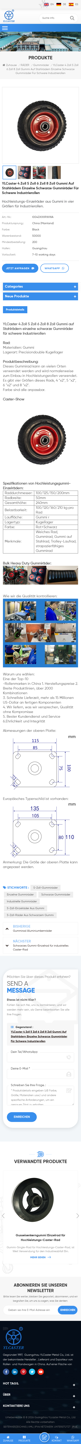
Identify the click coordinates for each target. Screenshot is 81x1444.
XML (30, 1427)
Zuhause (11, 65)
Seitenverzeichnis (15, 1427)
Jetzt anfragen (17, 268)
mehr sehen (38, 1257)
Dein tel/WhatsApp (24, 1052)
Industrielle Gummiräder (22, 901)
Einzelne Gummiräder (20, 894)
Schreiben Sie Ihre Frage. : (28, 1085)
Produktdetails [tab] (15, 309)
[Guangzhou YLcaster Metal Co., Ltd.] (9, 16)
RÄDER (25, 65)
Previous (3, 1215)
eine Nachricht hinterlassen (44, 1437)
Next (77, 1215)
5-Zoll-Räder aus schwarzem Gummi (30, 915)
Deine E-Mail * (20, 1068)
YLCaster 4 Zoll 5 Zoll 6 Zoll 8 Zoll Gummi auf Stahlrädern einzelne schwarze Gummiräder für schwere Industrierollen (39, 1037)
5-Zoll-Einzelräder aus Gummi (25, 908)
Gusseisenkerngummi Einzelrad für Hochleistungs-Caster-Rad (40, 1238)
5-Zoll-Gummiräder (45, 887)
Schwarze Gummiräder (55, 894)
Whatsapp (52, 268)
